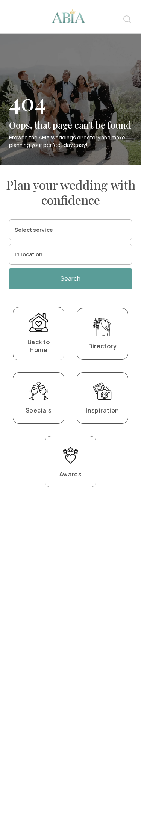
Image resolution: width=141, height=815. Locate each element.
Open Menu (15, 18)
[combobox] (70, 229)
